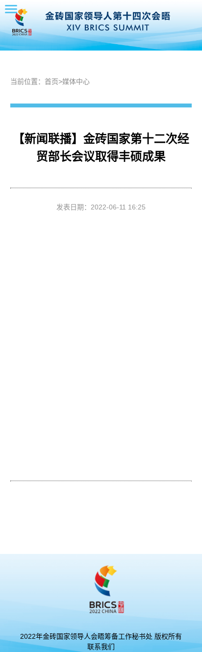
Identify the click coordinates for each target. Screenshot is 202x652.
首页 (51, 81)
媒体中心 (76, 81)
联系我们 (101, 647)
